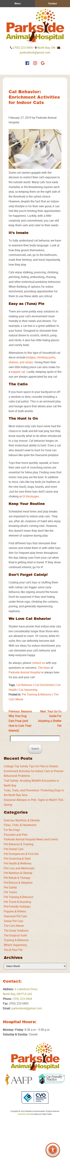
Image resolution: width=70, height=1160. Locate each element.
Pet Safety (10, 887)
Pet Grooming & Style (17, 858)
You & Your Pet (13, 950)
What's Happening (15, 945)
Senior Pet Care (13, 921)
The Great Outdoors (16, 930)
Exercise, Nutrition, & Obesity (22, 820)
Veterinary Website (25, 1114)
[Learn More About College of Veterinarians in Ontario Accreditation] (35, 1097)
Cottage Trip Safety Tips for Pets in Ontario (31, 766)
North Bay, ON (46, 48)
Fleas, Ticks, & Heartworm (20, 825)
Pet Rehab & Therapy (17, 878)
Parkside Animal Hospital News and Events (31, 839)
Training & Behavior (16, 940)
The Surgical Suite (15, 935)
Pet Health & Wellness (17, 863)
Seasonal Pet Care (15, 916)
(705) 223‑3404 (23, 48)
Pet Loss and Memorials (19, 868)
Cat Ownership (28, 690)
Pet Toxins (10, 892)
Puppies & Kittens (15, 911)
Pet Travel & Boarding (17, 902)
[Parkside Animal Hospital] (35, 25)
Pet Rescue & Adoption (18, 883)
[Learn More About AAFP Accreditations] (18, 1080)
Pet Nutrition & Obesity (18, 873)
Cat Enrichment (44, 685)
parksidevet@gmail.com (35, 52)
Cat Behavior (24, 685)
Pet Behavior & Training (18, 844)
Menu (18, 3)
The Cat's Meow (14, 926)
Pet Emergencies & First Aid (21, 854)
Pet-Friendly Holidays (17, 906)
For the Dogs (12, 830)
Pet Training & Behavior (37, 694)
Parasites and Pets (15, 835)
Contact (52, 3)
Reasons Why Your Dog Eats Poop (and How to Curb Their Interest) (20, 720)
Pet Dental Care (13, 849)
